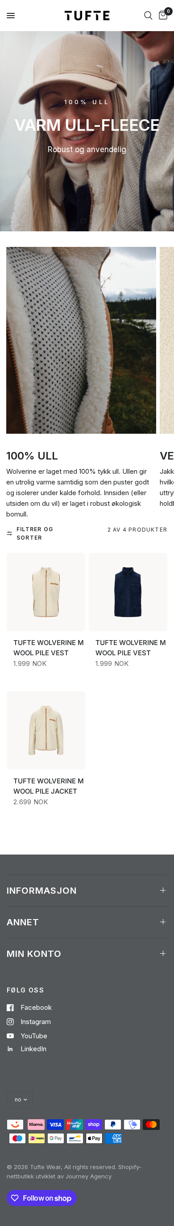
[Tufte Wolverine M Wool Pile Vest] (46, 595)
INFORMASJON (42, 890)
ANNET (23, 922)
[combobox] (148, 15)
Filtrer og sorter (35, 533)
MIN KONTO (34, 953)
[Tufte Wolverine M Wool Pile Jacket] (46, 733)
